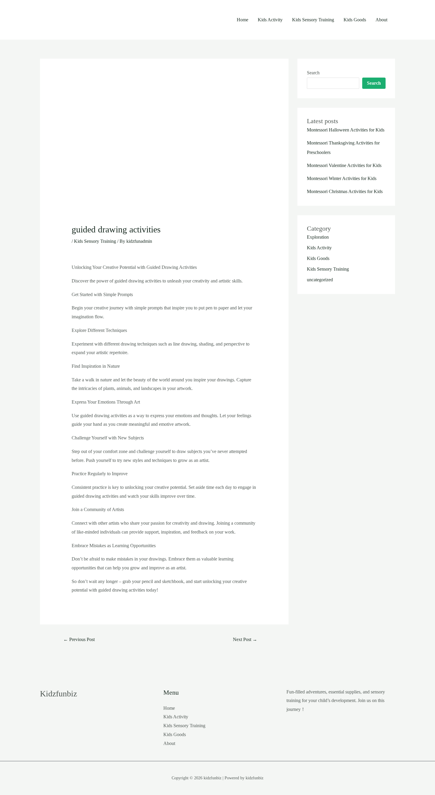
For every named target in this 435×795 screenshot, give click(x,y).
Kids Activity (270, 19)
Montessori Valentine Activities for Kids (344, 165)
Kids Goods (355, 19)
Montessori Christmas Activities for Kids (345, 191)
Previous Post (79, 639)
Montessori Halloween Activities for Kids (345, 129)
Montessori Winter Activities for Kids (341, 178)
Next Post (245, 639)
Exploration (318, 237)
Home (242, 19)
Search (313, 72)
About (381, 19)
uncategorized (320, 279)
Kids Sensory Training (313, 19)
